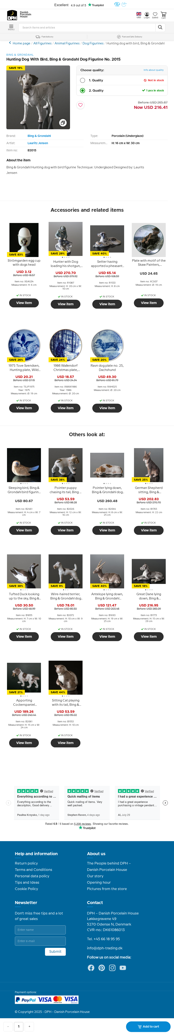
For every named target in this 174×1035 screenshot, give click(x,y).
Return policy (26, 863)
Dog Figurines (93, 43)
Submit (55, 951)
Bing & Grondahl (39, 136)
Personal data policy (32, 876)
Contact (95, 903)
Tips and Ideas (27, 882)
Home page (21, 43)
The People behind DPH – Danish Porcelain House (109, 867)
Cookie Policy (26, 889)
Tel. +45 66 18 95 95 (103, 939)
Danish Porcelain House (24, 14)
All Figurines (42, 43)
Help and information (36, 854)
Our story (95, 876)
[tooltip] (24, 263)
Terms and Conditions (33, 870)
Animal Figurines (67, 43)
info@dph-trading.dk (104, 948)
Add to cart (151, 1026)
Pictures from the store (107, 889)
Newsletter (26, 903)
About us (96, 854)
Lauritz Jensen (38, 143)
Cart (163, 18)
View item (24, 303)
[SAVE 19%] (38, 128)
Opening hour (99, 882)
